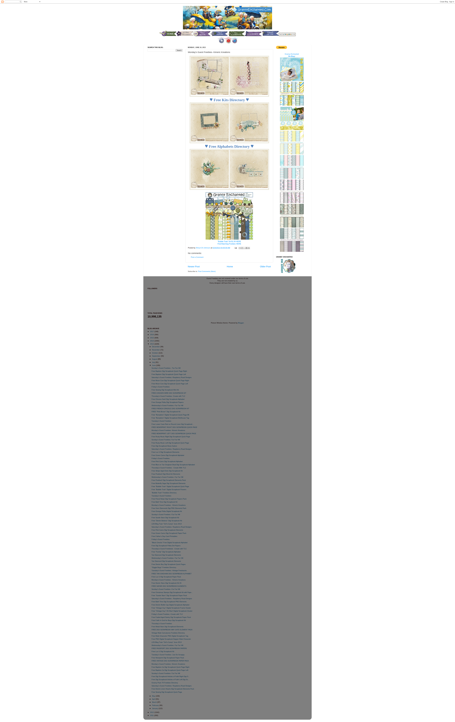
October (155, 353)
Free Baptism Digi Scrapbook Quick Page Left (169, 374)
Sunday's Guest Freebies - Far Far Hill (166, 368)
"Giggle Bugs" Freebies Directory (164, 567)
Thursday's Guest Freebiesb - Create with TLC (169, 549)
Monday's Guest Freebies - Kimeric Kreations (169, 505)
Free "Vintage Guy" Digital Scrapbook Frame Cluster (171, 608)
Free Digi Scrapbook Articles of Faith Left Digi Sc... (170, 679)
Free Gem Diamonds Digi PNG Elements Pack (169, 508)
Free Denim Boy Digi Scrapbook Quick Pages (169, 564)
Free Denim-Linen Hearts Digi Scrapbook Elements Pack (173, 689)
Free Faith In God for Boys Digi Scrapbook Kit (169, 620)
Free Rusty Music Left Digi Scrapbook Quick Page (170, 443)
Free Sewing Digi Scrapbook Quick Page (167, 692)
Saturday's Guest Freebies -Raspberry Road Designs (171, 377)
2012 (152, 712)
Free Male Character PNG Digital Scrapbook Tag (170, 636)
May (154, 696)
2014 (152, 341)
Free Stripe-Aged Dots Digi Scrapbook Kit (167, 471)
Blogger (241, 323)
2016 (152, 334)
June (154, 365)
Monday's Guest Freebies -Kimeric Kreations (168, 664)
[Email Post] (235, 248)
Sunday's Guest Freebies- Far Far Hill (166, 673)
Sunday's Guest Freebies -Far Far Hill (166, 514)
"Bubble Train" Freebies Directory (164, 493)
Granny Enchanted (292, 54)
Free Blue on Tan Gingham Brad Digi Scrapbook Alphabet (173, 465)
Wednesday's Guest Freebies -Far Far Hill (167, 405)
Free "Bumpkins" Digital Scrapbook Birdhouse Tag (170, 418)
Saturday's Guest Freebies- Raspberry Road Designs (171, 449)
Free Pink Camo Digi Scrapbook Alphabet (167, 461)
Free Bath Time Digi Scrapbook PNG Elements (169, 602)
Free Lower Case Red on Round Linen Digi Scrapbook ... (173, 424)
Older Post (265, 266)
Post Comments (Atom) (207, 271)
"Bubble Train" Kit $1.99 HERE (229, 241)
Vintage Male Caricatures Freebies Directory (168, 633)
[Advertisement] (157, 92)
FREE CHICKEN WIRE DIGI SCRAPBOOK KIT (169, 393)
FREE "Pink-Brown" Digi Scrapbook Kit (166, 412)
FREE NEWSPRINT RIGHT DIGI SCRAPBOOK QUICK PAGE (174, 427)
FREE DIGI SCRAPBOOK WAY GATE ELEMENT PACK (172, 630)
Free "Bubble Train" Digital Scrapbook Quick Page (170, 486)
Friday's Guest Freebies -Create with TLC (167, 614)
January (155, 708)
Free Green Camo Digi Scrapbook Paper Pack (169, 533)
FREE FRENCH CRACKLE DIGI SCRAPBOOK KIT (170, 408)
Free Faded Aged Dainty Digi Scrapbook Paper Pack (171, 617)
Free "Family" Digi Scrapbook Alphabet (166, 552)
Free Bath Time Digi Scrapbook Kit (164, 502)
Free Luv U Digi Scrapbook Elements (165, 452)
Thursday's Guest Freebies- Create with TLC (168, 396)
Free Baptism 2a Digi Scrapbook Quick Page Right (170, 667)
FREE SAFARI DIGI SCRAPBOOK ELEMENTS (169, 586)
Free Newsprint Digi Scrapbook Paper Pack (168, 658)
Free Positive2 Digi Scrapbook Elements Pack (169, 480)
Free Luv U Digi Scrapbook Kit (163, 651)
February (155, 705)
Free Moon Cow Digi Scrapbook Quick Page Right (170, 380)
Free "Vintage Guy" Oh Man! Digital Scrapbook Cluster (172, 611)
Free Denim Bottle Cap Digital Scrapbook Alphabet (170, 605)
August (155, 359)
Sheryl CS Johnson (203, 248)
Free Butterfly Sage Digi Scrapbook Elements (168, 483)
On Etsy (291, 56)
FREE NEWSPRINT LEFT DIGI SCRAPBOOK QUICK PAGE (174, 433)
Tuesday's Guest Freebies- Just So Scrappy (168, 655)
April (154, 699)
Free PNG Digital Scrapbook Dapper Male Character (171, 639)
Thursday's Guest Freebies (162, 623)
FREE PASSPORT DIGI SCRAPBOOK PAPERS (169, 648)
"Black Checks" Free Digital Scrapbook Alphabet (169, 542)
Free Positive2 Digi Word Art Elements (166, 474)
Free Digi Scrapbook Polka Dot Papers (166, 546)
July (153, 362)
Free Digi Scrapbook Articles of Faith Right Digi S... (171, 676)
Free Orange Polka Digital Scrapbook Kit (167, 511)
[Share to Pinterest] (249, 248)
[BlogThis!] (242, 248)
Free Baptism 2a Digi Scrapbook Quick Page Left (170, 670)
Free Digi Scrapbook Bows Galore (164, 446)
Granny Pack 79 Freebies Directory (165, 683)
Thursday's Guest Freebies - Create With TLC (169, 468)
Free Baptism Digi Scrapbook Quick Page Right (169, 371)
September (156, 356)
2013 (152, 344)
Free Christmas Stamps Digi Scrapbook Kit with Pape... (172, 592)
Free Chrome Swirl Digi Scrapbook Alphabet (168, 399)
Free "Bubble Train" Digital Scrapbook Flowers (169, 489)
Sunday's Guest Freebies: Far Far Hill (166, 440)
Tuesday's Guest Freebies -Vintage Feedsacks (169, 570)
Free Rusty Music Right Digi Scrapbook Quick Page (171, 437)
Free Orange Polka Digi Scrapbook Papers (168, 402)
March (154, 702)
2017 (152, 331)
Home (230, 266)
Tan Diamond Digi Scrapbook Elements (166, 555)
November (156, 350)
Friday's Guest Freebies (161, 387)
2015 (152, 338)
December (156, 347)
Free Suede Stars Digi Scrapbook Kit (165, 518)
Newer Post (194, 266)
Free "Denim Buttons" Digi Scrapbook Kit (167, 521)
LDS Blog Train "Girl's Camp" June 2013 (167, 524)
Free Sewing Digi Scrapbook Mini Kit (165, 390)
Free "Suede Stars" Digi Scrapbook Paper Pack (169, 595)
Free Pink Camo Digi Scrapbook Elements (167, 530)
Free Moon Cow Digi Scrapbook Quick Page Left (170, 384)
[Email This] (240, 248)
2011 (152, 715)
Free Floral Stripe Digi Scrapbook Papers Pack (169, 499)
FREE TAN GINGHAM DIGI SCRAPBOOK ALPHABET (172, 574)
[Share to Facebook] (246, 248)
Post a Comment (197, 257)
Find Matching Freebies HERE (229, 244)
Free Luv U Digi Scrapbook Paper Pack (166, 577)
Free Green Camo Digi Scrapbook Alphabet (168, 455)
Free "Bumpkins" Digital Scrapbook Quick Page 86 (170, 415)
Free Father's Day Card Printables (164, 536)
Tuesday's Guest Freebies (161, 421)
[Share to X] (244, 248)
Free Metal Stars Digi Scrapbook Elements (167, 627)
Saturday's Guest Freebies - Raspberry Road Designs (172, 598)
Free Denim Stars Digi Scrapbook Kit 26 (166, 583)
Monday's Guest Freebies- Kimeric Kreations (168, 430)
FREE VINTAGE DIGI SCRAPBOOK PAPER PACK (170, 661)
